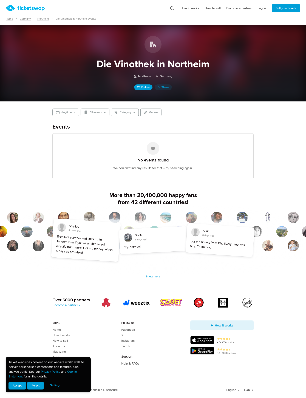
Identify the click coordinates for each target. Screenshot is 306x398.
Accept (17, 385)
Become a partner (239, 8)
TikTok (125, 346)
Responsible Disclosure (102, 390)
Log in (261, 8)
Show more (153, 276)
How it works (189, 8)
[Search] (172, 8)
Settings (55, 385)
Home (9, 19)
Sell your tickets (286, 8)
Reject (35, 385)
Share (165, 87)
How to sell (213, 8)
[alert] (48, 374)
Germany (25, 19)
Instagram (128, 341)
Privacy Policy (50, 372)
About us (58, 346)
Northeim (43, 19)
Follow (145, 87)
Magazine (59, 352)
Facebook (128, 330)
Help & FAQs (130, 363)
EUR (247, 390)
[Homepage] (25, 8)
